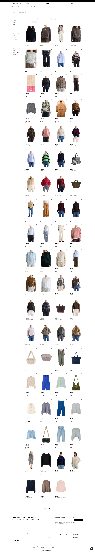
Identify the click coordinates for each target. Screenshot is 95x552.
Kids (20, 3)
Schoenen (20, 6)
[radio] (55, 517)
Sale (13, 6)
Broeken (14, 22)
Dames (13, 3)
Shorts (14, 41)
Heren (17, 3)
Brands (35, 6)
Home (13, 10)
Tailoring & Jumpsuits (16, 48)
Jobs (48, 534)
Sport (32, 6)
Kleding (16, 6)
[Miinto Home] (47, 3)
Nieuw (50, 6)
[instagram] (12, 541)
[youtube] (18, 541)
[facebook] (20, 541)
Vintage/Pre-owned (45, 6)
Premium (39, 6)
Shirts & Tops (15, 39)
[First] (13, 508)
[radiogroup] (69, 517)
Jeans (14, 26)
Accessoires (28, 6)
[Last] (81, 508)
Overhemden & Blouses (17, 33)
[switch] (52, 19)
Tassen (24, 6)
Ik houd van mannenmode (71, 517)
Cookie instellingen (75, 537)
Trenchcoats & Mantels (16, 52)
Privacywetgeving (75, 534)
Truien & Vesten (15, 54)
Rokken (14, 35)
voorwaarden (62, 522)
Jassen (14, 24)
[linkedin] (15, 541)
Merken (49, 537)
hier (58, 523)
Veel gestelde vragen (63, 534)
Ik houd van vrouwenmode (60, 517)
